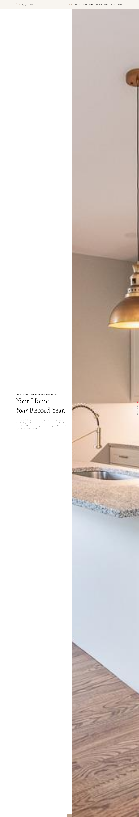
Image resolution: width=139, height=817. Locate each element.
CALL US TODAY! (117, 4)
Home (71, 4)
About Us (77, 4)
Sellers (91, 4)
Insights (106, 4)
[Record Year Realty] (24, 5)
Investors (99, 4)
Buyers (85, 4)
